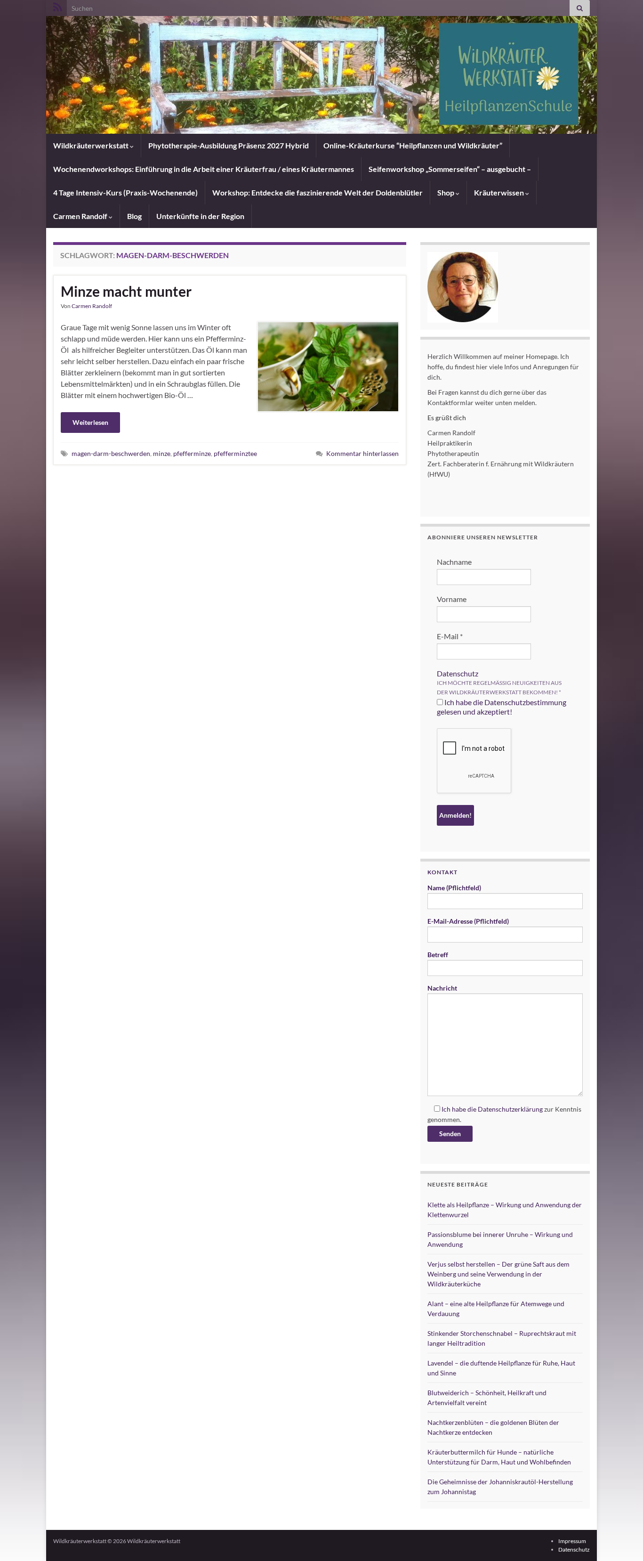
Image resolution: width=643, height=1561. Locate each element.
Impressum (572, 1541)
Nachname (454, 561)
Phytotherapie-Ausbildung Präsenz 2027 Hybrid (228, 145)
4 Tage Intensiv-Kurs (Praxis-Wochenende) (125, 192)
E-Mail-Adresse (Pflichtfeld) (468, 921)
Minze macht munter (126, 291)
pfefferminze (192, 453)
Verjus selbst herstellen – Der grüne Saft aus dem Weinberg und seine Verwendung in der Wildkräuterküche (498, 1274)
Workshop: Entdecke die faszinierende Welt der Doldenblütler (317, 192)
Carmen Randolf (81, 215)
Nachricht (442, 988)
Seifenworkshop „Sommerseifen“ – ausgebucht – (450, 168)
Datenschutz (457, 673)
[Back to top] (622, 1540)
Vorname (451, 598)
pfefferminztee (235, 453)
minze (161, 453)
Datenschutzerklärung (510, 1109)
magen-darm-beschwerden (111, 453)
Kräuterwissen (499, 192)
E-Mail (450, 636)
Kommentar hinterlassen (362, 453)
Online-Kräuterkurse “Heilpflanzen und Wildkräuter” (412, 145)
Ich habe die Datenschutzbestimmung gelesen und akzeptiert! (501, 707)
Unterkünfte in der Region (200, 215)
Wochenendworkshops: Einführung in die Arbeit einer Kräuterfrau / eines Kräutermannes (203, 168)
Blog (134, 215)
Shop (446, 192)
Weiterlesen (90, 422)
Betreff (437, 955)
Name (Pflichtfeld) (454, 888)
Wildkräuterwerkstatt (91, 145)
